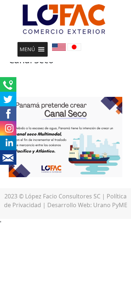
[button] (27, 49)
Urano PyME (110, 205)
